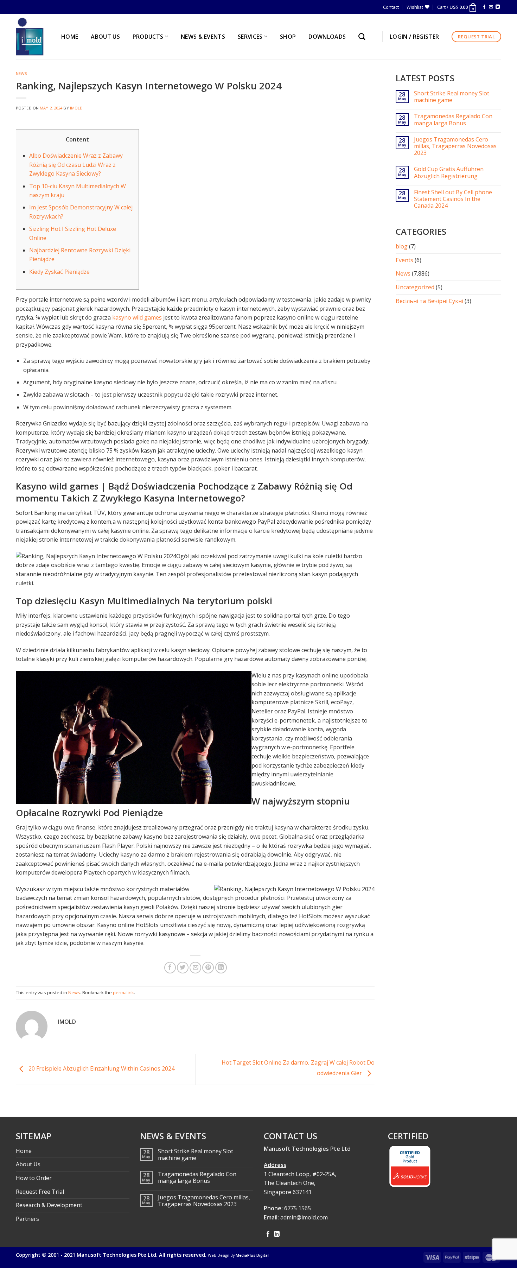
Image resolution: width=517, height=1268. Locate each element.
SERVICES (250, 36)
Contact (391, 7)
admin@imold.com (304, 1217)
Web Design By (238, 1255)
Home (24, 1151)
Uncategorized (415, 287)
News (21, 73)
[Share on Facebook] (170, 967)
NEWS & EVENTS (203, 36)
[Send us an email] (491, 7)
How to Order (34, 1178)
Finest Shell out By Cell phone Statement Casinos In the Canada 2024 (453, 199)
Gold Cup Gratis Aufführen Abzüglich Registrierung (449, 172)
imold (76, 108)
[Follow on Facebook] (484, 7)
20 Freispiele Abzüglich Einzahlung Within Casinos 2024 (100, 1069)
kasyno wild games (137, 317)
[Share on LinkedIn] (221, 967)
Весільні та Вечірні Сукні (429, 301)
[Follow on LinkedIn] (498, 7)
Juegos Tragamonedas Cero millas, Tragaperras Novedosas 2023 (455, 146)
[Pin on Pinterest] (208, 967)
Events (404, 260)
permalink (123, 992)
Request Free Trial (40, 1192)
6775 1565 (297, 1208)
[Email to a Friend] (195, 967)
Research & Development (49, 1205)
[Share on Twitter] (183, 967)
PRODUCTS (148, 36)
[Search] (363, 36)
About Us (28, 1164)
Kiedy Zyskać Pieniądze (59, 272)
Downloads (327, 36)
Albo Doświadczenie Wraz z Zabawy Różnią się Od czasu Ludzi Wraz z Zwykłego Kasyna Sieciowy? (76, 164)
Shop (288, 36)
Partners (27, 1219)
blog (402, 246)
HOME (69, 36)
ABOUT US (105, 36)
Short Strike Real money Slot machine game (451, 96)
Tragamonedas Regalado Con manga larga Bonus (453, 119)
